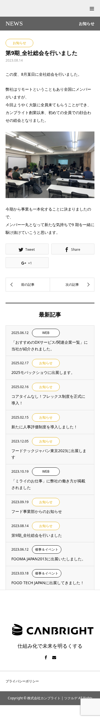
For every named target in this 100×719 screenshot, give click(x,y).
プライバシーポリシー (22, 681)
